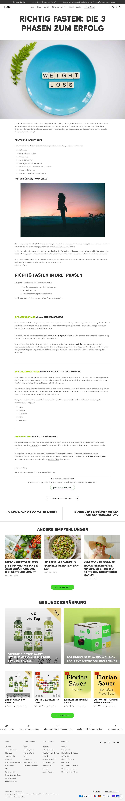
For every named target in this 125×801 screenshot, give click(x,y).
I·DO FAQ (46, 747)
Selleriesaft (8, 759)
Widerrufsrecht (20, 794)
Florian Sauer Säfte (11, 750)
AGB (39, 794)
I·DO (11, 791)
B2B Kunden (65, 756)
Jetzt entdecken (62, 488)
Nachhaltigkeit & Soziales (69, 753)
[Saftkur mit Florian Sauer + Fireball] (107, 684)
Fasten (17, 123)
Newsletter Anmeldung (31, 765)
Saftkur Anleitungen (11, 781)
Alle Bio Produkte (10, 778)
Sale (6, 769)
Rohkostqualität (66, 750)
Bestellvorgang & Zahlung (51, 753)
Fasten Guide (47, 765)
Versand (45, 756)
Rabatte (26, 747)
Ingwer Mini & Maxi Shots (13, 762)
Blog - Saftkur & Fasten (68, 769)
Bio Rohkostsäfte (10, 772)
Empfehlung (27, 759)
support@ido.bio (48, 772)
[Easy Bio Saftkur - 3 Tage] (47, 684)
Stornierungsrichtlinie (19, 797)
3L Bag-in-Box (9, 765)
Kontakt (45, 769)
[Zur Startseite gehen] (8, 6)
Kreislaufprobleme (53, 459)
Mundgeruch (19, 350)
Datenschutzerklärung (31, 794)
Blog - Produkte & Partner (69, 765)
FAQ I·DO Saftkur (48, 750)
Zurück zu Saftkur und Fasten (64, 498)
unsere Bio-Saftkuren (48, 472)
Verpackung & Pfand (49, 759)
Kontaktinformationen (54, 794)
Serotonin (56, 259)
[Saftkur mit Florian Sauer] (77, 684)
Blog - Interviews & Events (69, 772)
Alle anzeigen (62, 587)
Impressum (9, 797)
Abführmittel (34, 445)
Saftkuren (8, 747)
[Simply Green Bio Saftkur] (18, 684)
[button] (113, 7)
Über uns (64, 747)
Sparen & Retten (29, 753)
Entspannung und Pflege (13, 775)
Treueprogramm (29, 750)
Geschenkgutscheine (30, 762)
